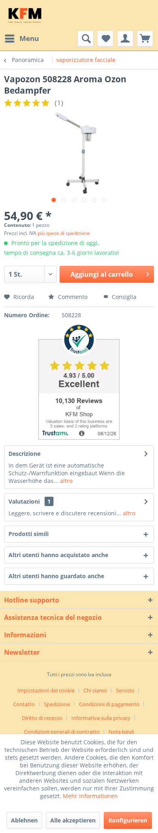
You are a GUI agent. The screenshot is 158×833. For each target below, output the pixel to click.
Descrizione (25, 453)
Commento (72, 297)
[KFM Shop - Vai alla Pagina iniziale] (25, 15)
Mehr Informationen (90, 796)
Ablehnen (24, 820)
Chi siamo (95, 690)
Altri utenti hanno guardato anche (56, 576)
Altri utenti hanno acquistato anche (58, 555)
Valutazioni (24, 501)
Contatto (24, 704)
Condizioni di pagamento (109, 704)
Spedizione (57, 704)
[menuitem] (21, 38)
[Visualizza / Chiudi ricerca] (85, 38)
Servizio (125, 690)
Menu (29, 38)
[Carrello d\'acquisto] (145, 38)
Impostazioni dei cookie (46, 690)
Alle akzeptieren (73, 820)
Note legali (121, 731)
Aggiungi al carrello (101, 274)
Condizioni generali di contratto (62, 731)
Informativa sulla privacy (100, 718)
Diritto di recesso (42, 718)
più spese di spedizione (64, 233)
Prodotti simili (29, 534)
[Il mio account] (125, 38)
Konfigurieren (128, 820)
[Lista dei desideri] (105, 38)
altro (65, 481)
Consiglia (123, 297)
